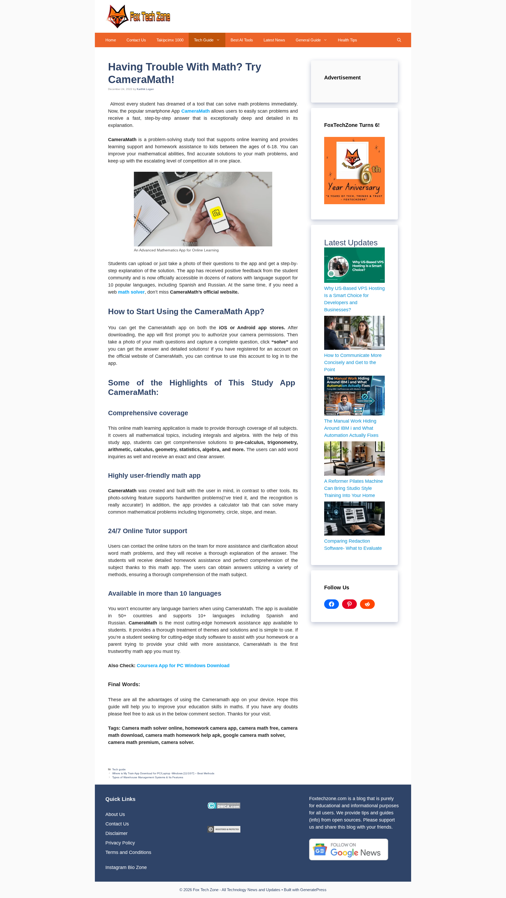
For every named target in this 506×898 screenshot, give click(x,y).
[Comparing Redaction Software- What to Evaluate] (354, 519)
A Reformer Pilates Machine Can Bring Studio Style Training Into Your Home (353, 488)
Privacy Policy (120, 843)
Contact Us (136, 40)
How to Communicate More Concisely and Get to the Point (353, 362)
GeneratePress (313, 889)
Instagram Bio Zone (126, 867)
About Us (115, 814)
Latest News (274, 40)
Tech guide (119, 769)
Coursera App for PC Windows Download (183, 665)
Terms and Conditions (128, 852)
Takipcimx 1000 (170, 40)
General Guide (308, 40)
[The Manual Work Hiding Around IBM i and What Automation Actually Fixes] (354, 397)
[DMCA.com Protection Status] (223, 807)
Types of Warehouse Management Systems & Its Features (147, 777)
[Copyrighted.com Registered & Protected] (223, 831)
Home (110, 40)
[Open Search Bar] (399, 40)
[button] (219, 40)
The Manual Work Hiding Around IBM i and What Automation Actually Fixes (352, 428)
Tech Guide (203, 40)
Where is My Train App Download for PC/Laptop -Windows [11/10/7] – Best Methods (163, 773)
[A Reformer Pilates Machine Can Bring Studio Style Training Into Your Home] (354, 459)
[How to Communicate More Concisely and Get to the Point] (354, 334)
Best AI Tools (242, 40)
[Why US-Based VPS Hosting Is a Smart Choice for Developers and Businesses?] (354, 266)
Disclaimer (116, 833)
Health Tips (347, 40)
